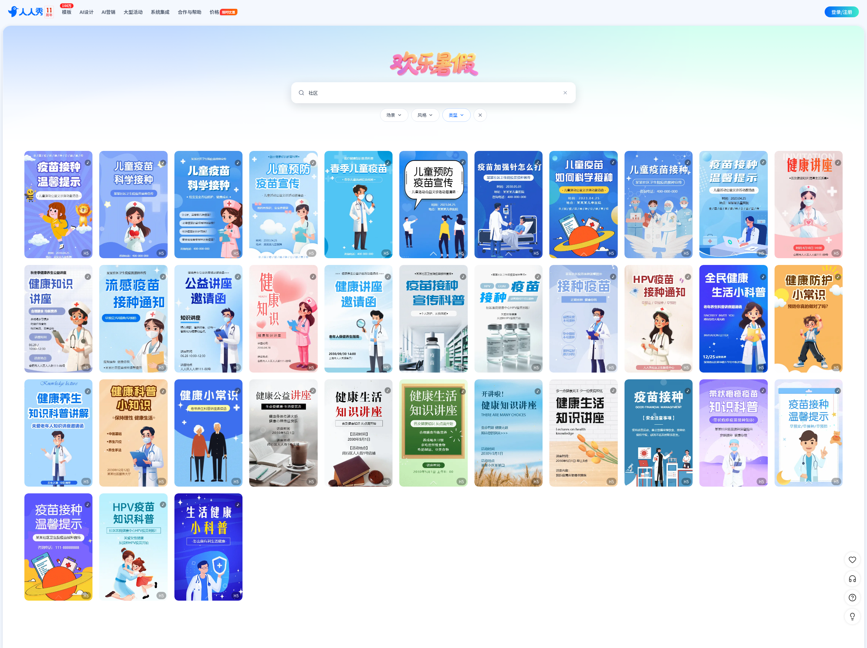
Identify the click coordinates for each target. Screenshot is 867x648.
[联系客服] (852, 578)
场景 (390, 115)
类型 (453, 115)
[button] (58, 204)
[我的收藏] (852, 559)
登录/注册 (841, 11)
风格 (422, 115)
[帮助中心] (852, 597)
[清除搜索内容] (565, 92)
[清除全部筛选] (480, 115)
